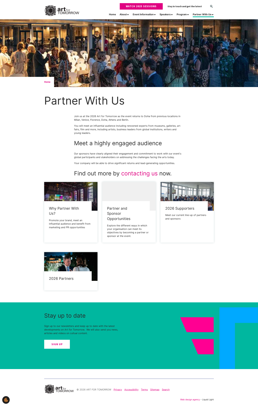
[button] (6, 399)
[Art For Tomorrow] (62, 10)
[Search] (211, 6)
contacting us (139, 173)
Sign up (57, 344)
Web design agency (190, 399)
